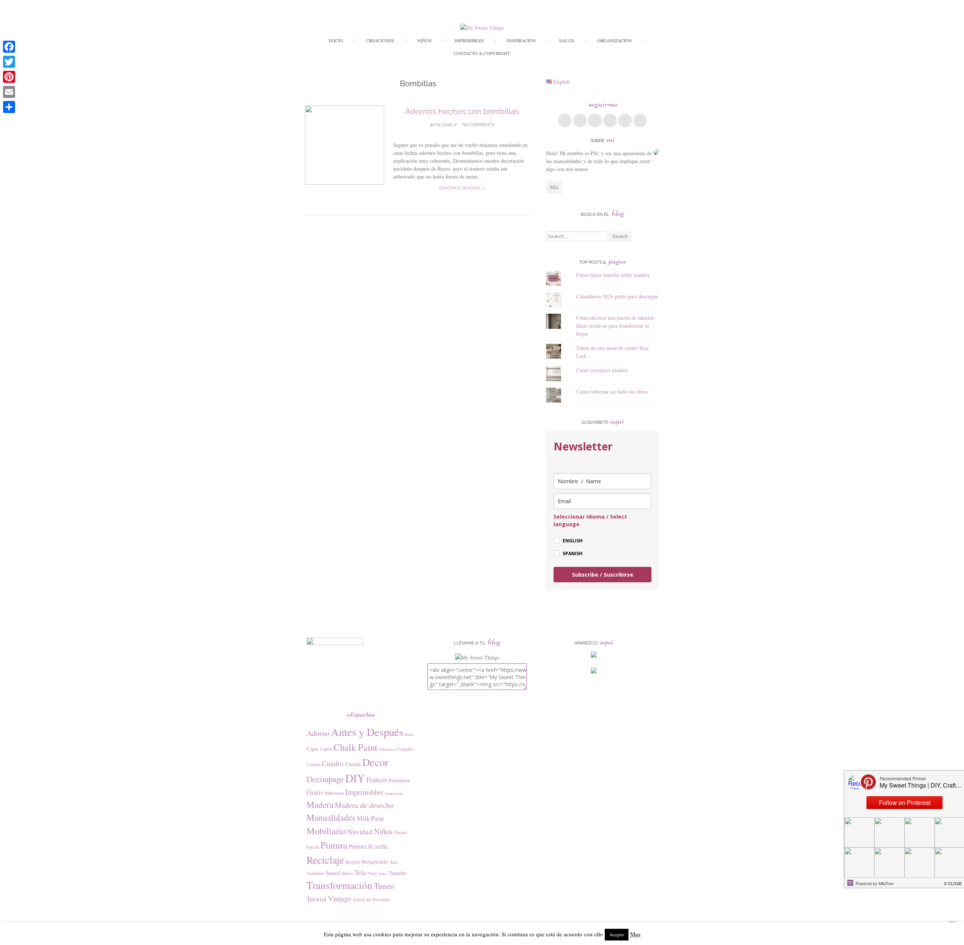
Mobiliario (326, 830)
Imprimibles (364, 792)
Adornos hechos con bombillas (462, 111)
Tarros (347, 873)
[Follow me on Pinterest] (610, 120)
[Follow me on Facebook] (565, 120)
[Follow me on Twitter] (580, 120)
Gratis (315, 792)
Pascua (313, 847)
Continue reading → (462, 188)
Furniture (399, 780)
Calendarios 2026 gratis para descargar (617, 296)
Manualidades (331, 817)
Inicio (336, 40)
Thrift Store (377, 873)
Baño (409, 734)
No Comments (477, 124)
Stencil (333, 872)
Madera (320, 804)
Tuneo (384, 885)
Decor (375, 762)
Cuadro (333, 763)
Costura (313, 764)
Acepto (616, 934)
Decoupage (325, 779)
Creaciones (380, 40)
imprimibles (469, 40)
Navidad (360, 831)
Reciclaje (325, 860)
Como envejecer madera (601, 370)
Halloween (334, 793)
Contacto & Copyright (482, 53)
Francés (376, 779)
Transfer (397, 872)
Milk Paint (370, 818)
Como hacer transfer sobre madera (612, 274)
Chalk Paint (355, 747)
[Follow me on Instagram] (625, 120)
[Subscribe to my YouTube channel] (640, 120)
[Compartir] (9, 106)
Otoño (400, 832)
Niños (424, 40)
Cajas (313, 748)
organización (614, 40)
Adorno (318, 733)
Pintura (333, 845)
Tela (360, 872)
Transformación (339, 885)
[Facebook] (9, 46)
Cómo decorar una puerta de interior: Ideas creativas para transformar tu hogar (615, 325)
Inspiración (521, 40)
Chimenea (387, 749)
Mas (635, 934)
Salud (566, 40)
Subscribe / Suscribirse (602, 574)
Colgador (405, 749)
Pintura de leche (368, 846)
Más (554, 187)
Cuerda (353, 764)
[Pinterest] (9, 76)
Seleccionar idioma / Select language (590, 520)
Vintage (339, 898)
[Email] (9, 91)
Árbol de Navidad (371, 899)
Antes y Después (367, 732)
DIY (355, 778)
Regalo (353, 861)
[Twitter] (9, 61)
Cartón (326, 749)
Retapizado (375, 861)
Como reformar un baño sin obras (612, 391)
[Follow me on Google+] (595, 120)
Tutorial (316, 899)
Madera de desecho (364, 805)
